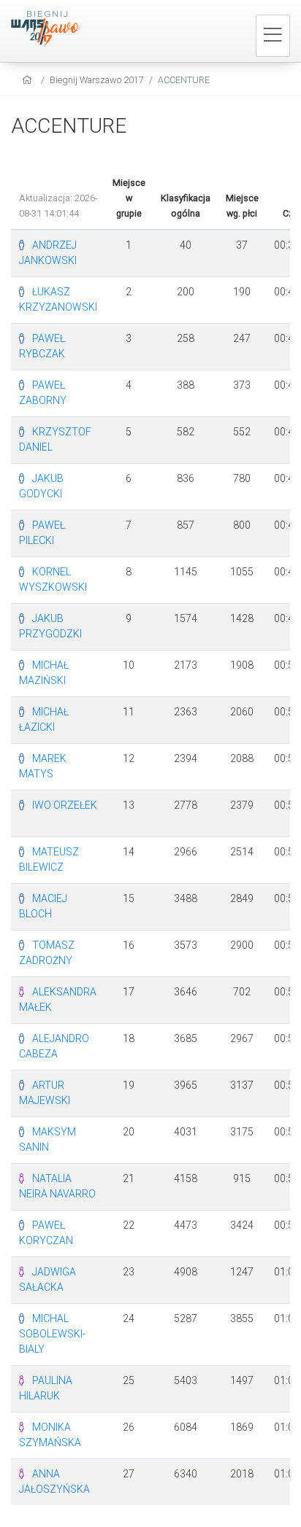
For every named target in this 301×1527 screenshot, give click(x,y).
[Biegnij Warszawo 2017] (55, 29)
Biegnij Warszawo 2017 (97, 79)
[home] (29, 79)
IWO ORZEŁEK (64, 805)
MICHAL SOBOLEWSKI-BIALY (52, 1334)
